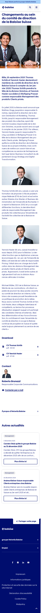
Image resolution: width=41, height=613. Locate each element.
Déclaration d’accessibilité (20, 593)
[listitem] (20, 346)
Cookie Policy (20, 598)
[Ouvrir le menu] (36, 7)
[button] (20, 411)
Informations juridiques (20, 579)
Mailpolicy (20, 604)
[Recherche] (30, 7)
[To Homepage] (9, 7)
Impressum (20, 574)
